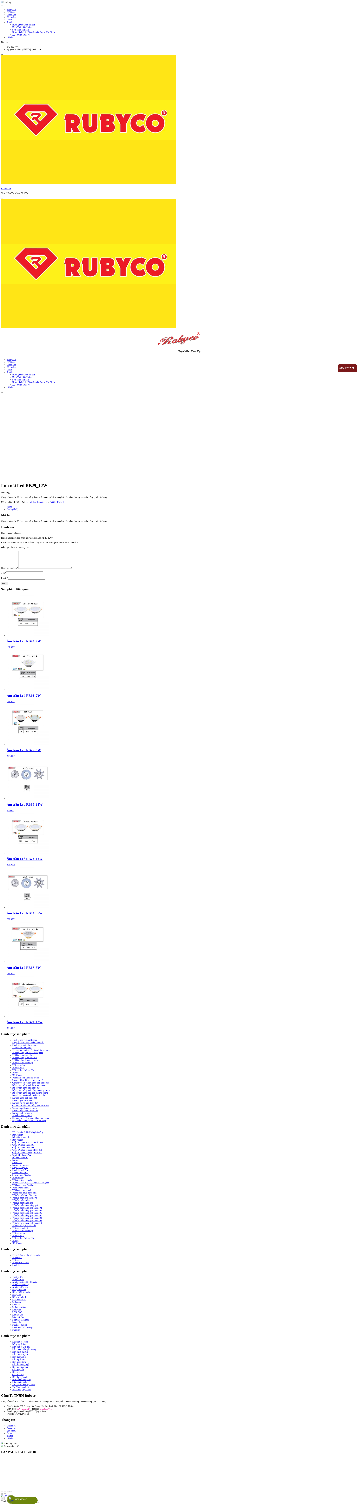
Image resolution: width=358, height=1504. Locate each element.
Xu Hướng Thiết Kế (21, 35)
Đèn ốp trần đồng (20, 1367)
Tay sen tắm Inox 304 (21, 1047)
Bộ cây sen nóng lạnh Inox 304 (26, 1088)
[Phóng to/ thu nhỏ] (11, 1491)
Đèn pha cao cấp (19, 1299)
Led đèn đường (19, 1307)
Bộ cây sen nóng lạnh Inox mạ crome (28, 1085)
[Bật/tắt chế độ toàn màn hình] (8, 1491)
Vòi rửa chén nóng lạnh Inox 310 (27, 1223)
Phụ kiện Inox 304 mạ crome (25, 1045)
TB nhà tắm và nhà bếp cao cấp (26, 1255)
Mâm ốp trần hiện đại (21, 1379)
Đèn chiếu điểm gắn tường (24, 1349)
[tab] (182, 507)
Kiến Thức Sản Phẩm (21, 27)
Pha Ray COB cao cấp (22, 1327)
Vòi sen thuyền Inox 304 (23, 1070)
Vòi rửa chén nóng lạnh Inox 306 (27, 1213)
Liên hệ (10, 37)
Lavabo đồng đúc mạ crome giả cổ (27, 1080)
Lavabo (15, 1160)
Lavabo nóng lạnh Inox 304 (24, 1098)
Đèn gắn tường (19, 1357)
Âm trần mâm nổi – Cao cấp (24, 1282)
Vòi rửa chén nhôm (21, 1200)
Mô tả (9, 507)
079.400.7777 (46, 1409)
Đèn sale (16, 1372)
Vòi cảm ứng (18, 1177)
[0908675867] (11, 1500)
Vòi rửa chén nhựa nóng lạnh (25, 1205)
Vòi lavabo (17, 1257)
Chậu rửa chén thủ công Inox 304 (27, 1152)
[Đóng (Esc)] (2, 1491)
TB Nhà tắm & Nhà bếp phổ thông (27, 1132)
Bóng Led (16, 1294)
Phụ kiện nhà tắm (20, 1170)
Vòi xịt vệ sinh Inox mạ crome (25, 1078)
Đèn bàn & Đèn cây (21, 1347)
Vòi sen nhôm (18, 1065)
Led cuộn (16, 1302)
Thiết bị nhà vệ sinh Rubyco (24, 1040)
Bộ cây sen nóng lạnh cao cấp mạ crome (30, 1093)
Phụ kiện (16, 1265)
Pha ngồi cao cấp (19, 1325)
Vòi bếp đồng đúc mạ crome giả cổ (27, 1052)
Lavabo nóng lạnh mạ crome (25, 1110)
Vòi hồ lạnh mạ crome (22, 1115)
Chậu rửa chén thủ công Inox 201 (27, 1150)
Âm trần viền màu (20, 1287)
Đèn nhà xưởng (19, 1362)
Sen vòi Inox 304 (20, 1172)
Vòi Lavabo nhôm (20, 1187)
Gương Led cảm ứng (21, 1155)
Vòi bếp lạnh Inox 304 (22, 1055)
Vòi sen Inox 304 (20, 1228)
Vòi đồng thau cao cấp (22, 1180)
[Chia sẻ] (5, 1491)
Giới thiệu (11, 12)
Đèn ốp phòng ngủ (20, 1364)
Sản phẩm (11, 17)
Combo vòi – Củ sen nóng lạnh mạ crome (30, 1118)
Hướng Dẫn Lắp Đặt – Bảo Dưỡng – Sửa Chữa (33, 32)
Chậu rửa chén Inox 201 (23, 1145)
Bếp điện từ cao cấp (21, 1137)
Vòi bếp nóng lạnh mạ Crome (25, 1060)
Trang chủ (11, 9)
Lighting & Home (20, 1342)
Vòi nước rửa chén (20, 1262)
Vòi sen (15, 1260)
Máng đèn (16, 1322)
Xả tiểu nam (17, 1075)
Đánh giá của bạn (9, 547)
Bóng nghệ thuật (19, 1344)
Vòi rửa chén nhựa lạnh (22, 1203)
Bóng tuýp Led (19, 1297)
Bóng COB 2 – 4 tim (21, 1292)
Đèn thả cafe (17, 1374)
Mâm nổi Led (18, 1317)
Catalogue (11, 14)
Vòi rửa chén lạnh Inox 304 (24, 1198)
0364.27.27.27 (346, 368)
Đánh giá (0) (12, 509)
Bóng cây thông (19, 1289)
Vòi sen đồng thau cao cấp (24, 1225)
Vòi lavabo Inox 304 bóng (24, 1185)
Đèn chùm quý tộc (20, 1354)
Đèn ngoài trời (18, 1359)
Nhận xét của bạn (9, 568)
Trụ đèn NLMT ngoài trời (23, 1384)
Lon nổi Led (30, 502)
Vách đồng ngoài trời (21, 1389)
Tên (3, 573)
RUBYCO (6, 188)
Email (4, 578)
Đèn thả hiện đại (19, 1377)
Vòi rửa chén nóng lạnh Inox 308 (27, 1218)
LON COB (17, 1312)
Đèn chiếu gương (20, 1352)
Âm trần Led (18, 1279)
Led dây (16, 1304)
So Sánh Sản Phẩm (20, 30)
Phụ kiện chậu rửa (20, 1167)
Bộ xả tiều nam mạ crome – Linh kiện (29, 1120)
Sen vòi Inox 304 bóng (22, 1175)
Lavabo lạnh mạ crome (22, 1113)
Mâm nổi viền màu (20, 1320)
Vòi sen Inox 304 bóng (22, 1062)
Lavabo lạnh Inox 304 (22, 1100)
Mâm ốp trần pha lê (21, 1382)
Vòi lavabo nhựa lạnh (21, 1190)
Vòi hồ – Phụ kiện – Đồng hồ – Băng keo (30, 1182)
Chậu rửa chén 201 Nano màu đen (27, 1142)
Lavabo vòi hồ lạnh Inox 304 (25, 1103)
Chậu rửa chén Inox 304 (23, 1147)
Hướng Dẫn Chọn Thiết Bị (24, 25)
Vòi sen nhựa (18, 1067)
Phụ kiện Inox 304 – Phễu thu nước (28, 1042)
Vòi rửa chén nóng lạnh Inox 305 (27, 1210)
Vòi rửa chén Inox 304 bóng (24, 1195)
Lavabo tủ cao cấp (20, 1165)
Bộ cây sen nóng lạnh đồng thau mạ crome (31, 1090)
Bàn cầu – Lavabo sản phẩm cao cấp (28, 1095)
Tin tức (10, 22)
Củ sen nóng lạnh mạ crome (24, 1108)
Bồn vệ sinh (17, 1140)
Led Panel (16, 1310)
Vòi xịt (15, 1072)
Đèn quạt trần (18, 1369)
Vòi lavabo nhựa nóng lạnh (24, 1193)
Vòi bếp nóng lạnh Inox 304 (24, 1057)
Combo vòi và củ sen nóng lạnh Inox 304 (30, 1083)
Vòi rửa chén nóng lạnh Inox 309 (27, 1220)
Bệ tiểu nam (17, 1135)
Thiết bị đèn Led (56, 502)
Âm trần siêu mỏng (20, 1284)
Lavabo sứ (17, 1162)
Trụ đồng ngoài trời (20, 1387)
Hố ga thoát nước (20, 1157)
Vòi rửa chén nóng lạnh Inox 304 (27, 1208)
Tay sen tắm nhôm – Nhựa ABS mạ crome (31, 1050)
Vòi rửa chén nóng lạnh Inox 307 (27, 1215)
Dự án (9, 19)
